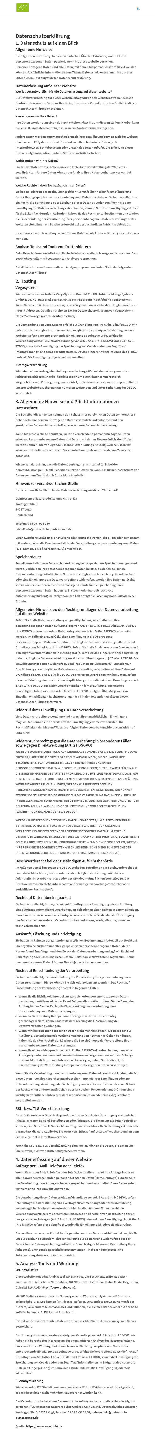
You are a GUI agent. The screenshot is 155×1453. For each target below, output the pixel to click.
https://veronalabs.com (57, 1287)
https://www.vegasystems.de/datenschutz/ (45, 316)
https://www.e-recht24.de (44, 1426)
